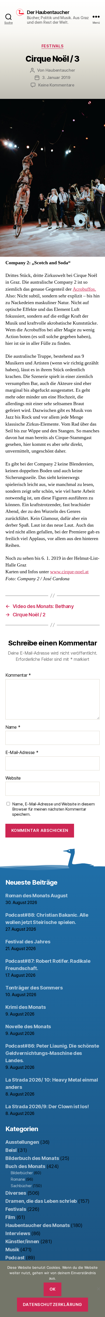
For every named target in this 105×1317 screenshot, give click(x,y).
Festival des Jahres (27, 941)
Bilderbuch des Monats (32, 1158)
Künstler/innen (22, 1241)
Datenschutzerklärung (52, 1304)
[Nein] (98, 1288)
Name (12, 727)
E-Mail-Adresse (21, 752)
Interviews (17, 1233)
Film (10, 1217)
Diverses (15, 1193)
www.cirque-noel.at (69, 572)
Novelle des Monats (28, 1026)
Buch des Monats (25, 1166)
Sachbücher (21, 1185)
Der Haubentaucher (48, 12)
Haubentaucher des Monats (37, 1225)
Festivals (52, 46)
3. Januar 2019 (56, 77)
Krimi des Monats (25, 1007)
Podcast (14, 1257)
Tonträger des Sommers (33, 988)
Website (13, 778)
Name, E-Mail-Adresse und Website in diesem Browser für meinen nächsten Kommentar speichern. (53, 809)
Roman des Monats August (36, 895)
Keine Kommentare (56, 85)
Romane (18, 1179)
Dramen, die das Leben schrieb (41, 1201)
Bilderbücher (22, 1172)
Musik (12, 1249)
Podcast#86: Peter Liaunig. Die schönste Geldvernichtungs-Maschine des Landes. (52, 1053)
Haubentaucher (60, 70)
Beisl (11, 1150)
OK (53, 1289)
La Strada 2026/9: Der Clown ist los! (47, 1106)
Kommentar (18, 675)
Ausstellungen (22, 1142)
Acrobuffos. (84, 289)
